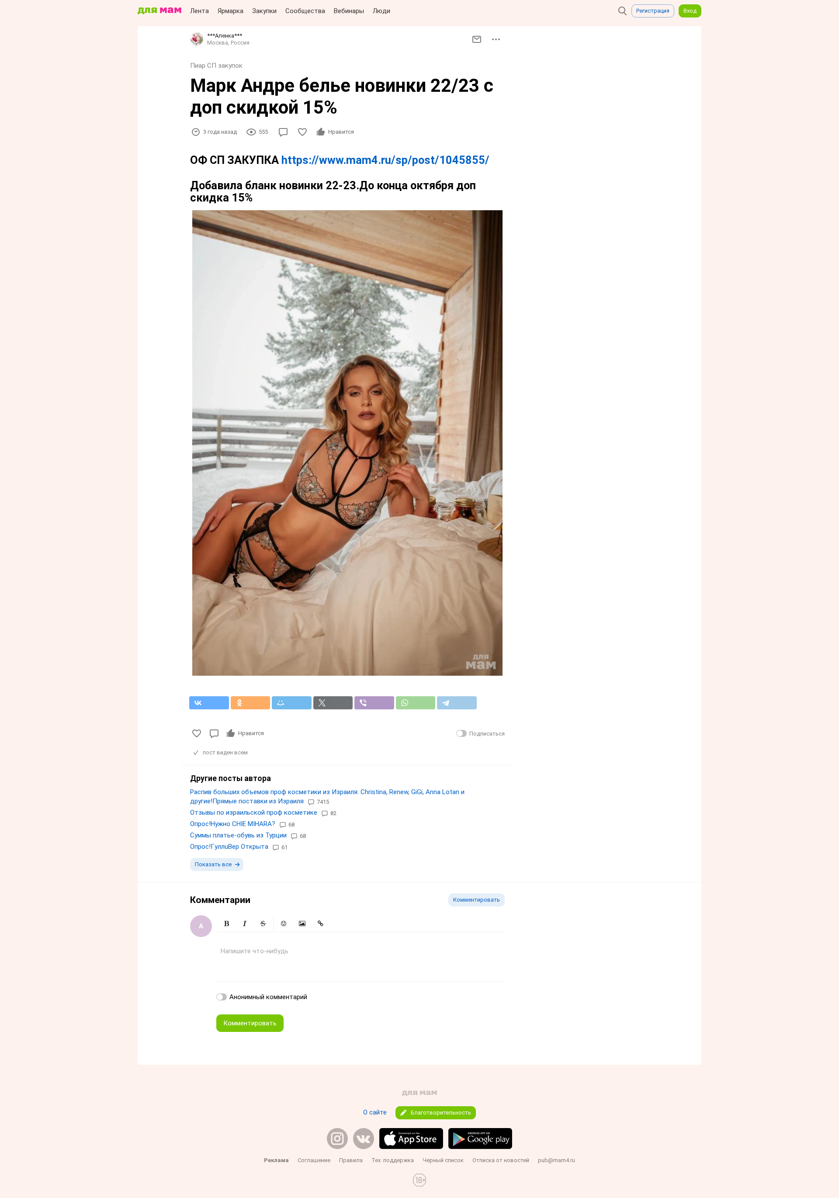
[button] (226, 923)
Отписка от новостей (500, 1160)
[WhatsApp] (416, 702)
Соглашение (314, 1160)
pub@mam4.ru (556, 1160)
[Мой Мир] (292, 702)
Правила (351, 1160)
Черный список (443, 1160)
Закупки (264, 11)
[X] (333, 702)
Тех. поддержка (392, 1160)
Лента (199, 11)
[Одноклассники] (250, 702)
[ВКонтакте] (209, 702)
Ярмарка (230, 11)
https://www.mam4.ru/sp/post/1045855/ (385, 160)
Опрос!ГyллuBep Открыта (229, 847)
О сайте (375, 1112)
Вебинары (349, 11)
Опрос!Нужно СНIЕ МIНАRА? (232, 824)
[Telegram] (457, 702)
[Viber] (374, 702)
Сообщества (305, 11)
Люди (381, 11)
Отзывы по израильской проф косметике (253, 812)
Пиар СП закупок (216, 65)
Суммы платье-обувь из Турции (238, 835)
